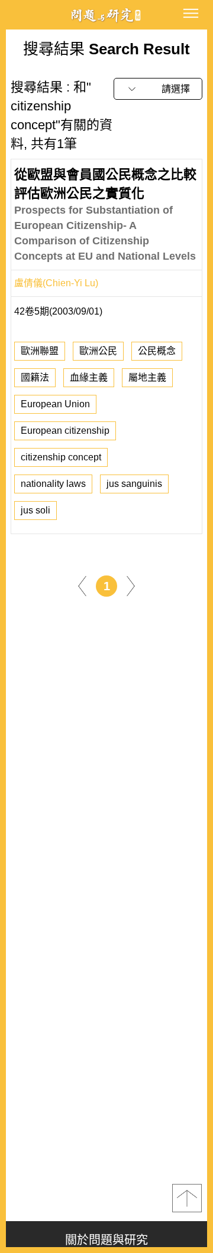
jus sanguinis (134, 484)
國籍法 (35, 377)
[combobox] (158, 88)
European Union (55, 404)
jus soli (35, 510)
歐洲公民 (98, 351)
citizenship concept (61, 457)
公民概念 (157, 351)
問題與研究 (106, 15)
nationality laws (53, 484)
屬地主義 (147, 377)
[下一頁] (130, 586)
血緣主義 (89, 377)
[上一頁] (82, 586)
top (187, 1198)
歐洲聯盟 (40, 351)
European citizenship (65, 431)
